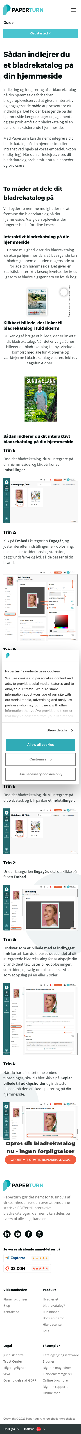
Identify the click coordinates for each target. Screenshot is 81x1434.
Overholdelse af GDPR (19, 1380)
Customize (37, 759)
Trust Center (12, 1361)
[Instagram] (39, 1234)
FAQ (46, 1331)
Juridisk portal (14, 1355)
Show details (57, 730)
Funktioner (51, 1312)
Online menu (53, 1393)
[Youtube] (17, 1234)
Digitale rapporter (56, 1386)
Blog (6, 1305)
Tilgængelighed (15, 1368)
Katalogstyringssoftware (61, 1355)
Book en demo (53, 1318)
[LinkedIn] (7, 1234)
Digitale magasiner (57, 1368)
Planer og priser (15, 1299)
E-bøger (48, 1361)
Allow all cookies (40, 744)
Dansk (29, 1429)
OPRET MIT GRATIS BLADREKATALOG (41, 1160)
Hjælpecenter (53, 1324)
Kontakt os (11, 1312)
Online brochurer (56, 1380)
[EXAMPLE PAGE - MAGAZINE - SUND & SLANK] (41, 398)
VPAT (7, 1374)
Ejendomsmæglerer (57, 1374)
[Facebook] (28, 1234)
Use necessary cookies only (40, 774)
